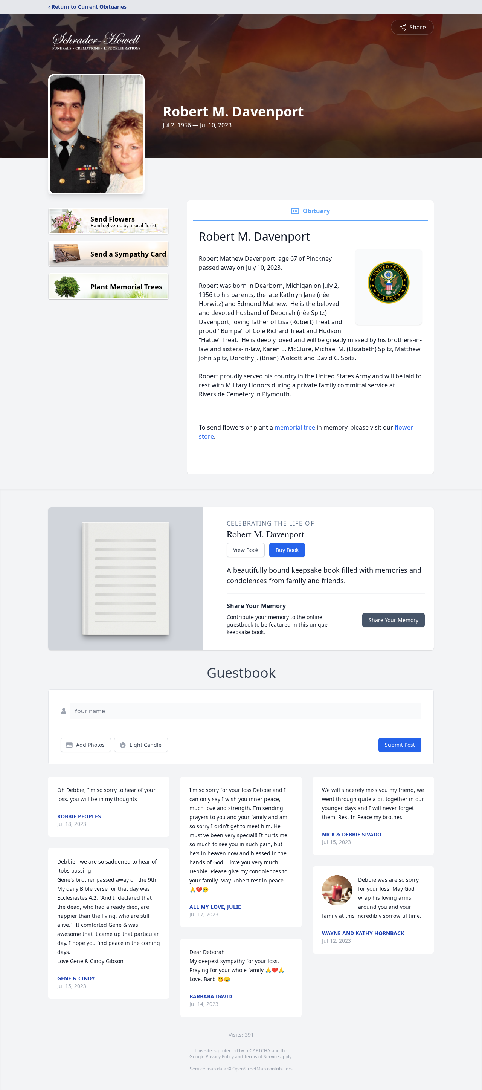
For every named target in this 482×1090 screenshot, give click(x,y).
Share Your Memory (393, 620)
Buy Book (287, 549)
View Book (245, 549)
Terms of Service (261, 1056)
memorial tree (295, 427)
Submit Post (400, 744)
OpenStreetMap (249, 1069)
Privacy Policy (220, 1056)
